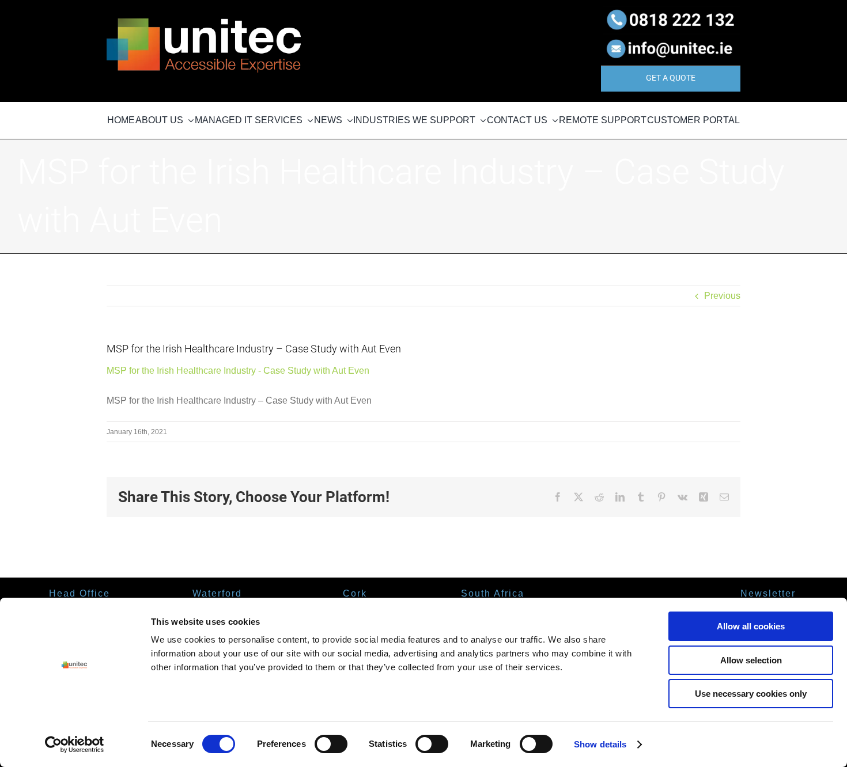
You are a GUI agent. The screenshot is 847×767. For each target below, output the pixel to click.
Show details (600, 744)
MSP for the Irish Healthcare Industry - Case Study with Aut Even (238, 370)
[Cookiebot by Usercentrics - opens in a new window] (74, 744)
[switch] (331, 744)
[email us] (670, 37)
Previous (722, 296)
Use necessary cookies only (751, 693)
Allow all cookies (751, 626)
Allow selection (751, 660)
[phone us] (670, 10)
